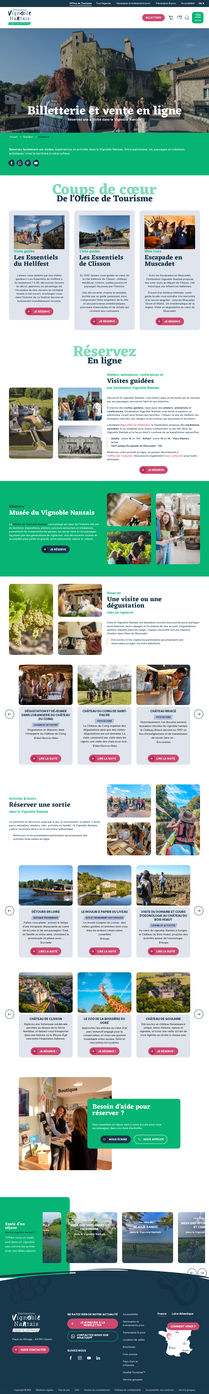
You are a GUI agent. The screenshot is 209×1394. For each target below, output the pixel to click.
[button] (187, 17)
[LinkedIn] (98, 1358)
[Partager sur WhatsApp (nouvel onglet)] (19, 163)
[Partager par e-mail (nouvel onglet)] (36, 163)
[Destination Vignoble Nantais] (19, 17)
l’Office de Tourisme (119, 455)
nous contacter (173, 455)
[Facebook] (70, 1358)
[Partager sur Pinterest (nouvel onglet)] (27, 163)
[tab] (162, 1316)
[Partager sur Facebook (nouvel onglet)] (11, 163)
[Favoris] (179, 17)
